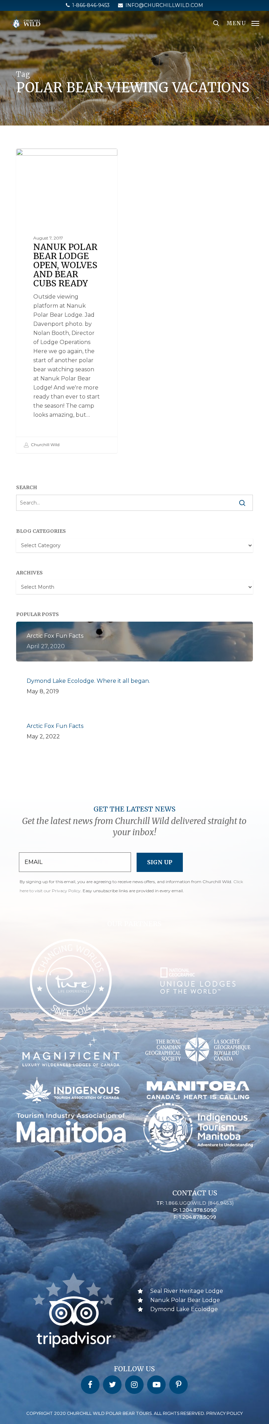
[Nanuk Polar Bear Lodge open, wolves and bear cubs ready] (66, 301)
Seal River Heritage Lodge (186, 1291)
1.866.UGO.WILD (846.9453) (199, 1203)
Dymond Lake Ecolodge (184, 1309)
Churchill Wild (45, 444)
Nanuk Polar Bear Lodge (57, 159)
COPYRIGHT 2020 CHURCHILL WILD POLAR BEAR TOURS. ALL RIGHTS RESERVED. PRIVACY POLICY (134, 1413)
